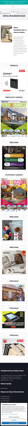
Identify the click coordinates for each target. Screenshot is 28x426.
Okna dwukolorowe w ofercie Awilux (20, 30)
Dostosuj (14, 420)
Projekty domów (5, 396)
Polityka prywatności (6, 414)
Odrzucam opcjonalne (14, 417)
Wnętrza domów (5, 398)
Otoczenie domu (5, 400)
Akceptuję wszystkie (14, 423)
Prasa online (4, 388)
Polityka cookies (14, 414)
